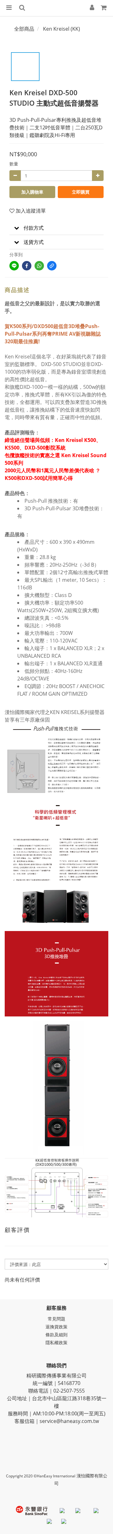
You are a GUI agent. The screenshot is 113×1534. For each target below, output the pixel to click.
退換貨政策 (56, 1327)
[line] (14, 265)
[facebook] (26, 265)
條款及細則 (56, 1335)
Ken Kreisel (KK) (61, 28)
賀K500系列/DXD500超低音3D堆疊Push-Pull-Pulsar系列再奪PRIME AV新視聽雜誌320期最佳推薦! (53, 334)
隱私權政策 (56, 1342)
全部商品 (24, 28)
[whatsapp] (39, 265)
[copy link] (51, 265)
